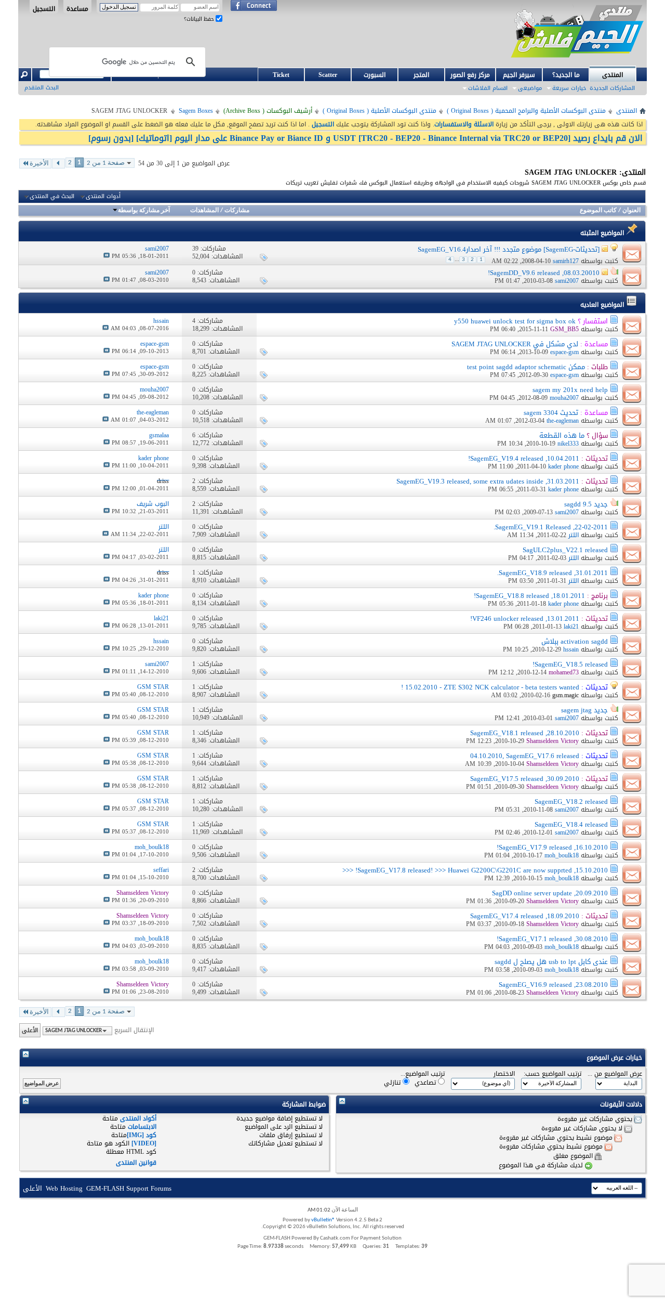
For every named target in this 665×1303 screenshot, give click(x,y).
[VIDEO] (143, 1143)
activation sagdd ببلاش (574, 641)
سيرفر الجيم (519, 75)
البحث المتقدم (41, 87)
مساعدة (77, 8)
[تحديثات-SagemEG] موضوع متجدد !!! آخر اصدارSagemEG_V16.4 (509, 249)
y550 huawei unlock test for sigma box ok (515, 321)
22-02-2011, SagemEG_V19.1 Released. (551, 526)
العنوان (631, 210)
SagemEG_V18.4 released (571, 824)
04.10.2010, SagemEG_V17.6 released (524, 755)
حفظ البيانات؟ (200, 19)
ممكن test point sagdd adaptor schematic (526, 366)
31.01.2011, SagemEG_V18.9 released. (552, 572)
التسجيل (44, 8)
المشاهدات (204, 210)
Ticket (281, 75)
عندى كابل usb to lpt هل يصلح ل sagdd (551, 961)
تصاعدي (426, 1082)
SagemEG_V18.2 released (571, 801)
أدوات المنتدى (103, 196)
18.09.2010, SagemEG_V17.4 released (524, 915)
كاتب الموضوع (598, 210)
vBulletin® (323, 1220)
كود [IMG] (141, 1135)
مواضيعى (530, 88)
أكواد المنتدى (138, 1118)
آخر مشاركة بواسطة (144, 210)
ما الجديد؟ (566, 75)
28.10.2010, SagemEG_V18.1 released (524, 732)
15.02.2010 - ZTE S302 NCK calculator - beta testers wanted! (490, 687)
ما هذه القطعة (561, 435)
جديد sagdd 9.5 (586, 504)
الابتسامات (142, 1126)
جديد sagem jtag (584, 709)
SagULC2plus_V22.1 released (565, 549)
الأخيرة (39, 163)
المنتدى (612, 75)
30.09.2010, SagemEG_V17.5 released (524, 778)
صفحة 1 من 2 (106, 163)
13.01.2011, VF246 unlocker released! (524, 618)
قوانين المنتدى (136, 1162)
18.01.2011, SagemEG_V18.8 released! (529, 595)
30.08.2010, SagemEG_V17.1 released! (552, 938)
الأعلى (30, 1030)
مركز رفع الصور (470, 75)
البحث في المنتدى (52, 196)
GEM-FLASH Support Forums (128, 1188)
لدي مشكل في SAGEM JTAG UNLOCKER (514, 343)
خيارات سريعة (569, 88)
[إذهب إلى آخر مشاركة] (106, 256)
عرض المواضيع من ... (615, 1074)
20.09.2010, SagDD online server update (550, 893)
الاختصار (504, 1074)
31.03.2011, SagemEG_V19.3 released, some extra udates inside (487, 481)
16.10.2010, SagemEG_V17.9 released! (552, 847)
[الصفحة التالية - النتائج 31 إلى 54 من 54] (58, 163)
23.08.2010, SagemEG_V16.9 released (553, 984)
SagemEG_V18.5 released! (570, 664)
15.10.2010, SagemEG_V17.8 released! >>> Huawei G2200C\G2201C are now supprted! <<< (475, 870)
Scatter (327, 75)
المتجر (421, 75)
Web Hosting (64, 1188)
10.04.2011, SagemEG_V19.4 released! (523, 458)
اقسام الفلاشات (488, 88)
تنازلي (393, 1082)
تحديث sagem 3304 (551, 412)
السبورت (374, 75)
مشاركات (236, 210)
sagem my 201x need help (570, 389)
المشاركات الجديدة (612, 88)
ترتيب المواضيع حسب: (552, 1074)
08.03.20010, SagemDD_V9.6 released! (544, 272)
